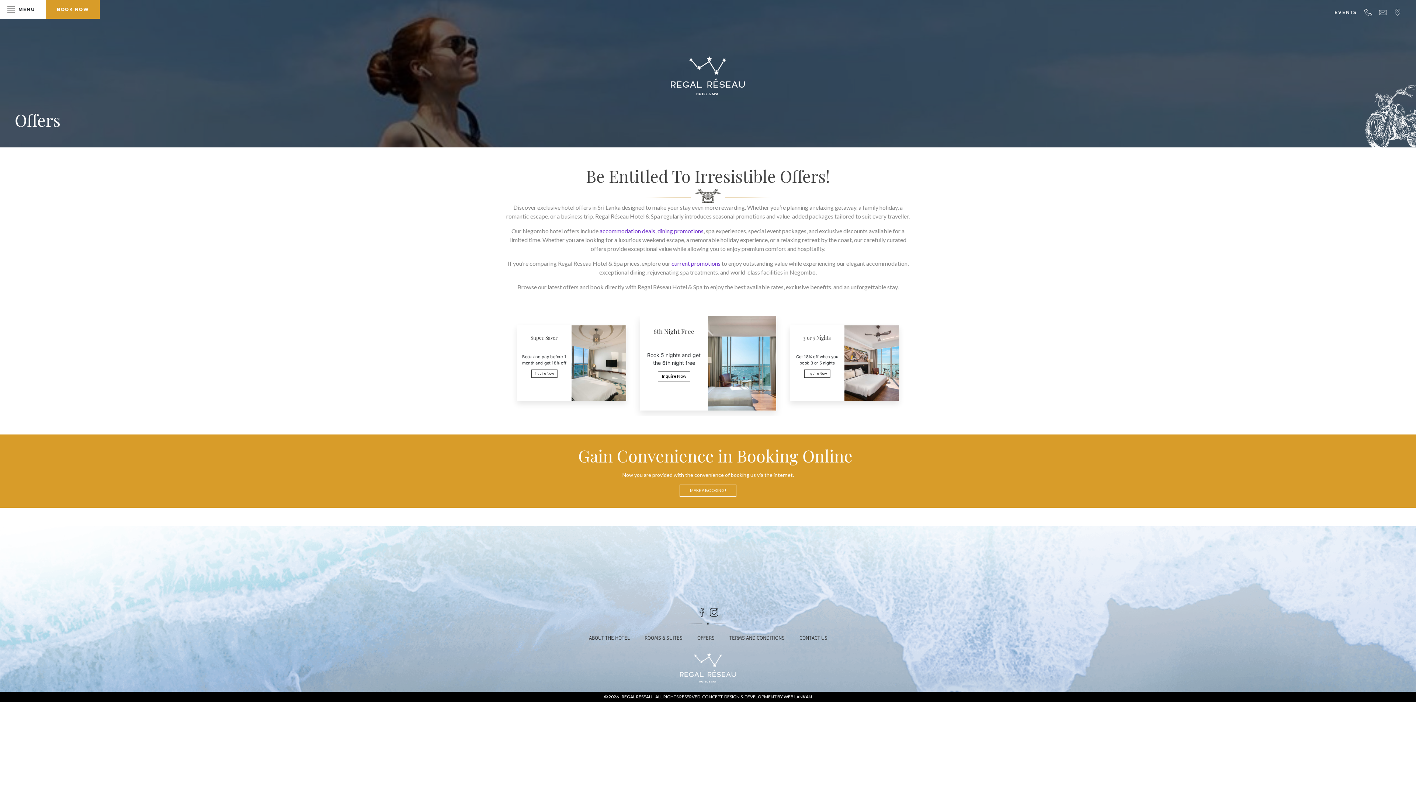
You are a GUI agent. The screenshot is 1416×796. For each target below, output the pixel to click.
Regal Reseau (637, 696)
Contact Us (813, 638)
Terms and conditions (757, 638)
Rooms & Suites (664, 638)
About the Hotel (609, 638)
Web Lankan (798, 696)
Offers (706, 638)
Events (1346, 12)
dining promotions (680, 230)
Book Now (73, 9)
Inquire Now (544, 373)
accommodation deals (627, 230)
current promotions (696, 263)
